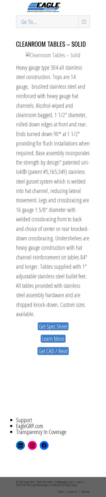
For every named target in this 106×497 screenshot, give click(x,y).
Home (79, 482)
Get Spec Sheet (53, 326)
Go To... (28, 22)
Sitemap (85, 492)
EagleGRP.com (29, 426)
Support (24, 420)
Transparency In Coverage (41, 432)
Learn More (53, 339)
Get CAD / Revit (53, 351)
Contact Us (72, 492)
